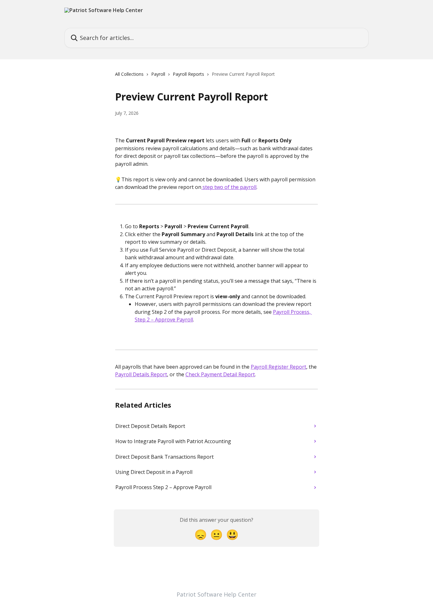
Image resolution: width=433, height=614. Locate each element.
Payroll (158, 74)
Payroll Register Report (278, 366)
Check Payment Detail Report (220, 374)
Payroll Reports (188, 74)
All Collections (129, 74)
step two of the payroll (228, 187)
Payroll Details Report (141, 374)
